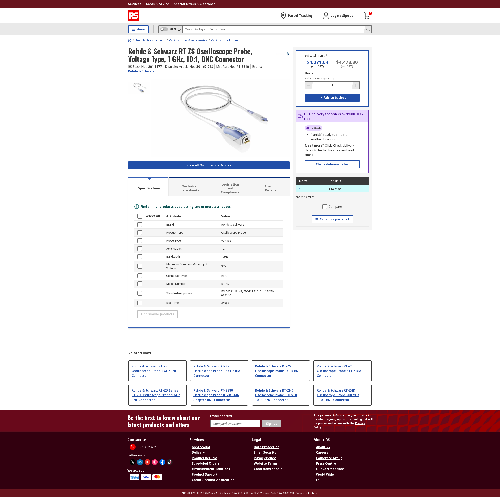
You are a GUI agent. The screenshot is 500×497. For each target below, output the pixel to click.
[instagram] (155, 462)
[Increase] (355, 85)
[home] (129, 40)
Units (309, 73)
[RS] (133, 15)
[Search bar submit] (367, 29)
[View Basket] (367, 15)
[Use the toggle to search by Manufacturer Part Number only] (179, 29)
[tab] (148, 186)
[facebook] (162, 462)
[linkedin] (140, 462)
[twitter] (133, 462)
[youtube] (147, 462)
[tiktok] (170, 462)
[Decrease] (309, 85)
